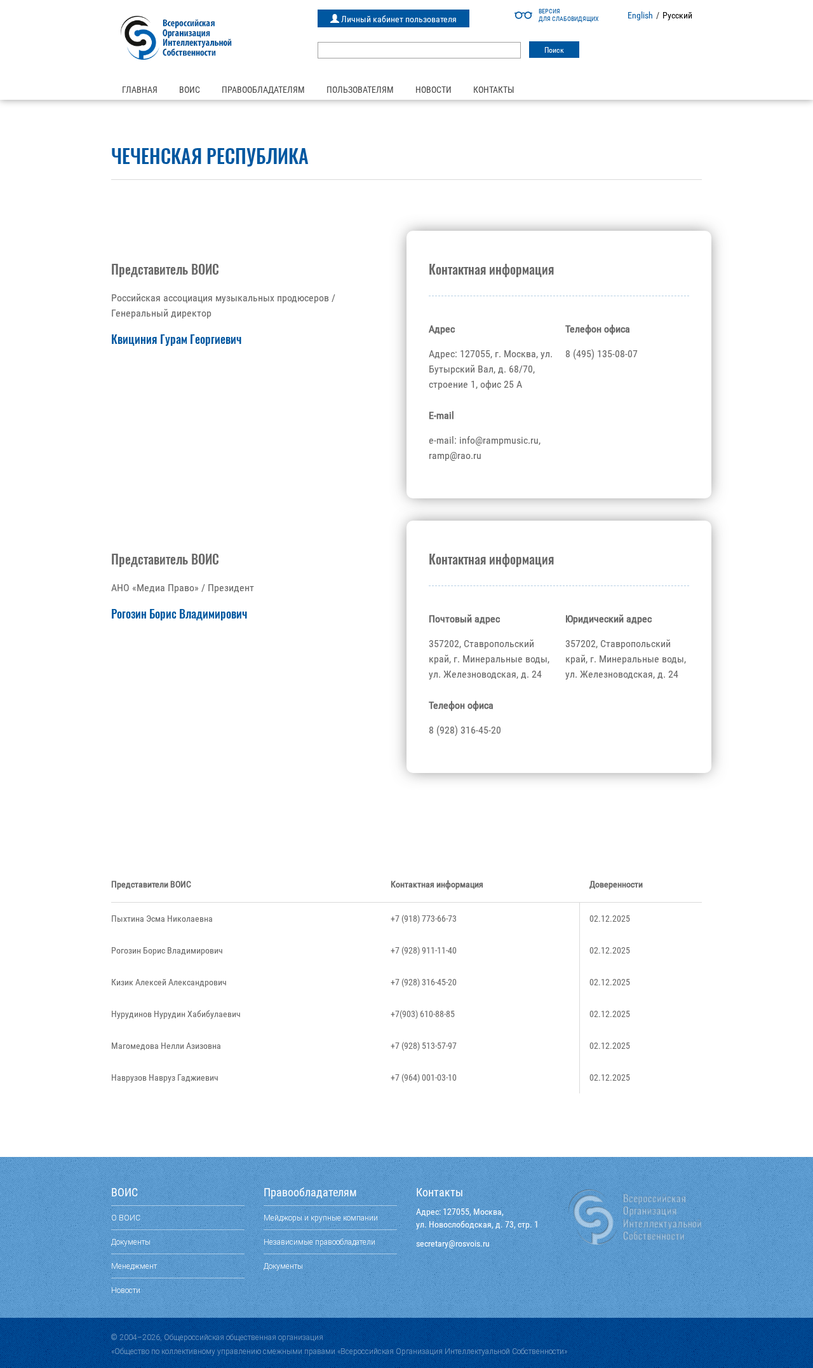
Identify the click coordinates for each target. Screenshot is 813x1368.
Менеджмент (134, 1266)
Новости (433, 90)
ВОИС (189, 90)
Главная (140, 90)
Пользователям (360, 90)
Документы (131, 1242)
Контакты (493, 90)
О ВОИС (125, 1217)
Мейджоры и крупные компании (321, 1217)
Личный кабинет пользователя (398, 19)
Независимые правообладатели (319, 1242)
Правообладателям (263, 90)
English (640, 15)
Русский (677, 15)
